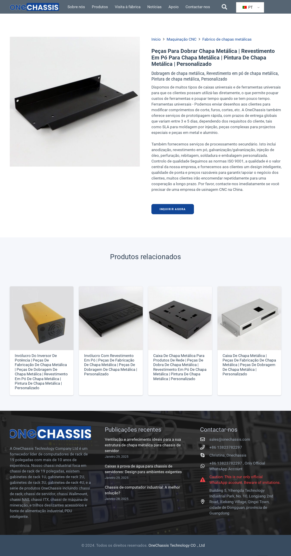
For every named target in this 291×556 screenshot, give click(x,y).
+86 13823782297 (225, 447)
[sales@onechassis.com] (205, 439)
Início (156, 39)
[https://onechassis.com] (34, 7)
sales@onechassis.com (229, 439)
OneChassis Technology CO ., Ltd (176, 545)
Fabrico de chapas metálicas (227, 39)
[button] (224, 7)
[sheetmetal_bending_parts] (75, 102)
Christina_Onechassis (227, 455)
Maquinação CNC (181, 39)
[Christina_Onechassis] (205, 455)
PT (250, 7)
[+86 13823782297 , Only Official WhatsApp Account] (205, 466)
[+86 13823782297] (205, 447)
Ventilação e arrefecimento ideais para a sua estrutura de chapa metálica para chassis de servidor (143, 445)
